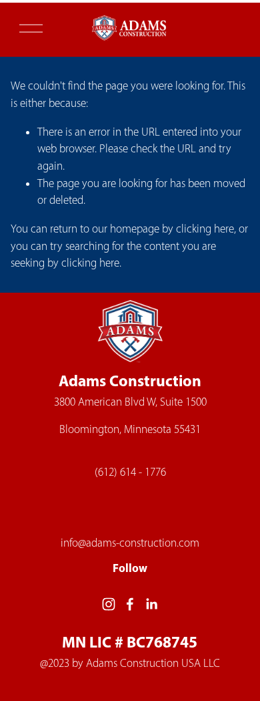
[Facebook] (130, 604)
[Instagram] (108, 604)
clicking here (205, 228)
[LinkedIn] (151, 604)
